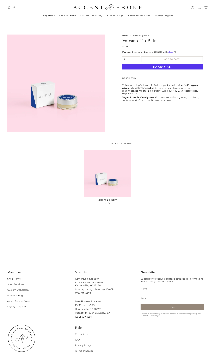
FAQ (77, 339)
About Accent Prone (18, 301)
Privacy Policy (191, 314)
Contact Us (81, 334)
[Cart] (206, 7)
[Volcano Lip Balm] (107, 173)
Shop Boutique (15, 284)
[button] (199, 7)
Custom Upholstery (18, 289)
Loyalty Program (16, 306)
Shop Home (14, 278)
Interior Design (15, 295)
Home (125, 36)
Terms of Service (148, 316)
